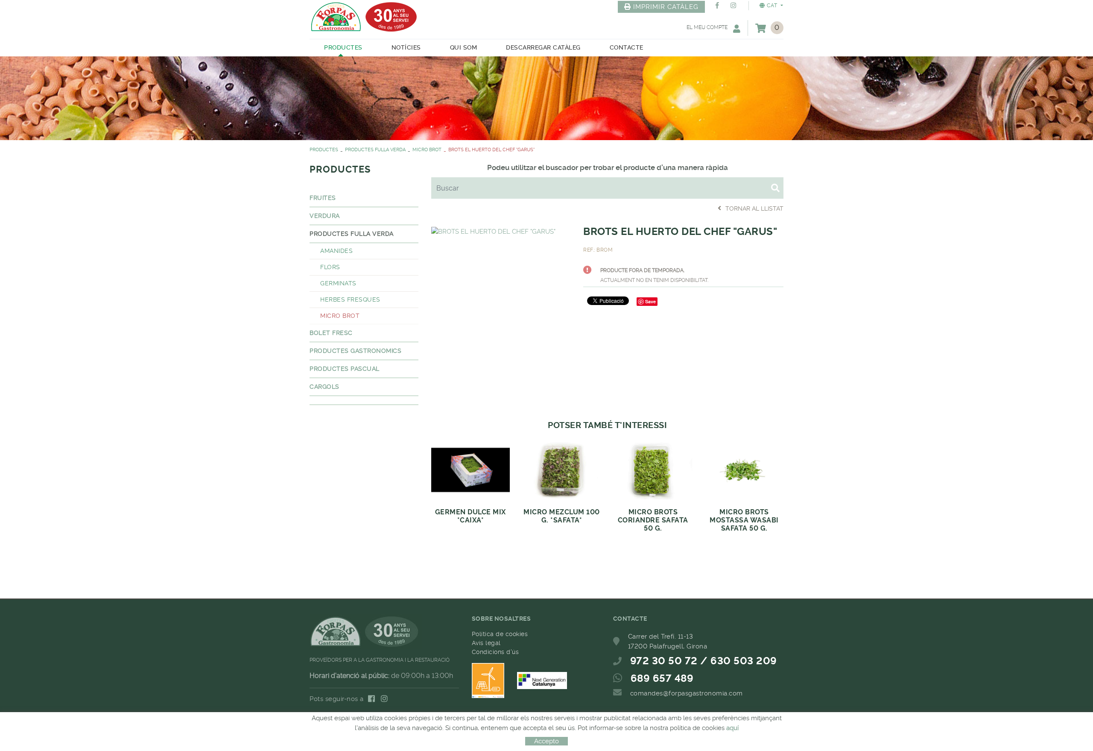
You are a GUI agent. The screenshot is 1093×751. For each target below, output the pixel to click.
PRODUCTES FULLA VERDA (375, 150)
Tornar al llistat (754, 208)
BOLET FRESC (331, 332)
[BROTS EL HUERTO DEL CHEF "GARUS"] (493, 230)
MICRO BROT (426, 150)
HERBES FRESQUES (350, 299)
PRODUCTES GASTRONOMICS (355, 350)
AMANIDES (336, 250)
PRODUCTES (324, 150)
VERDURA (325, 215)
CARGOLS (324, 386)
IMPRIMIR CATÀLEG (665, 7)
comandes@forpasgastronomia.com (686, 693)
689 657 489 (662, 678)
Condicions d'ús (495, 651)
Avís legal (486, 643)
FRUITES (323, 197)
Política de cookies (500, 634)
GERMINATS (338, 283)
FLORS (330, 267)
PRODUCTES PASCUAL (345, 368)
